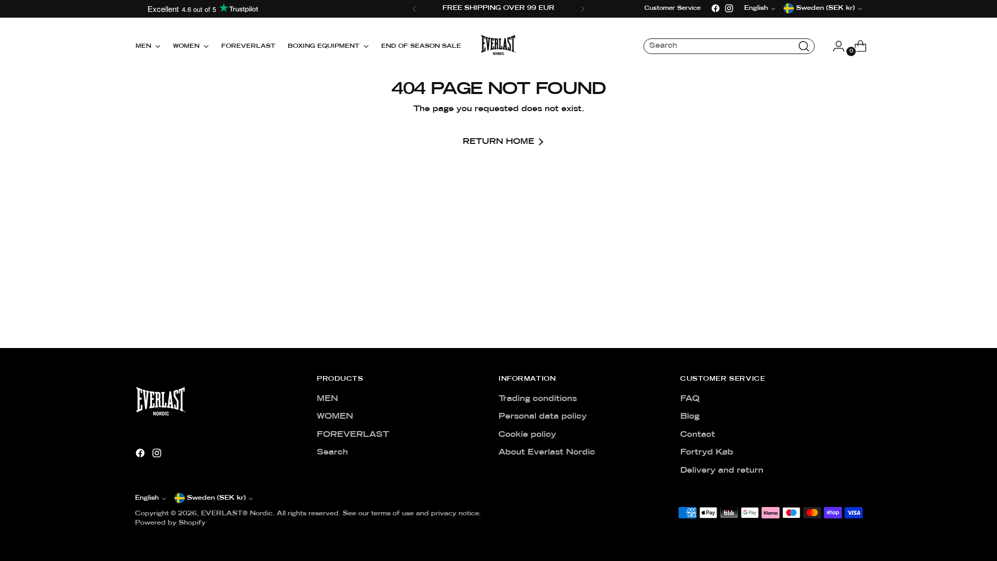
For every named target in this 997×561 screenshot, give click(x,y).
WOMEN (335, 416)
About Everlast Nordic (546, 452)
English (147, 498)
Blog (689, 416)
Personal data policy (542, 416)
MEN (327, 399)
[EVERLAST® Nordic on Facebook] (715, 8)
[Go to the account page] (834, 46)
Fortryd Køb (706, 452)
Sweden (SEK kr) (216, 498)
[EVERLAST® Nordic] (498, 46)
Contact (697, 434)
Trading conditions (537, 399)
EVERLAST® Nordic (237, 513)
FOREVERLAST (353, 434)
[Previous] (414, 9)
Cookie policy (527, 434)
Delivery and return (721, 470)
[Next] (582, 9)
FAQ (689, 399)
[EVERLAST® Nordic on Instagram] (729, 8)
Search (332, 452)
